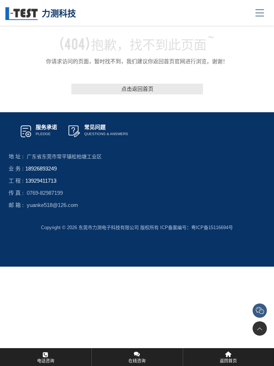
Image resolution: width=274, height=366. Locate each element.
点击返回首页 (137, 89)
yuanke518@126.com (52, 205)
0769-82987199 (45, 193)
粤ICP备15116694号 (212, 227)
